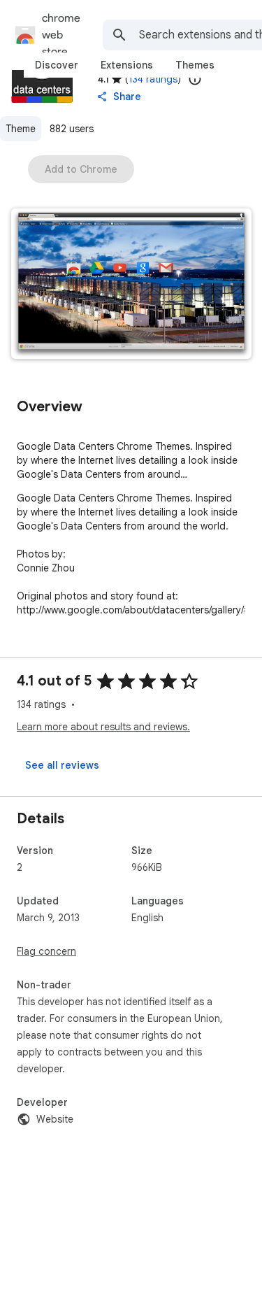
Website (54, 1119)
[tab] (56, 65)
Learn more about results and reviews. (103, 726)
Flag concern (46, 951)
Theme (21, 128)
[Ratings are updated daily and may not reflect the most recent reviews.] (195, 79)
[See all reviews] (62, 765)
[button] (131, 285)
